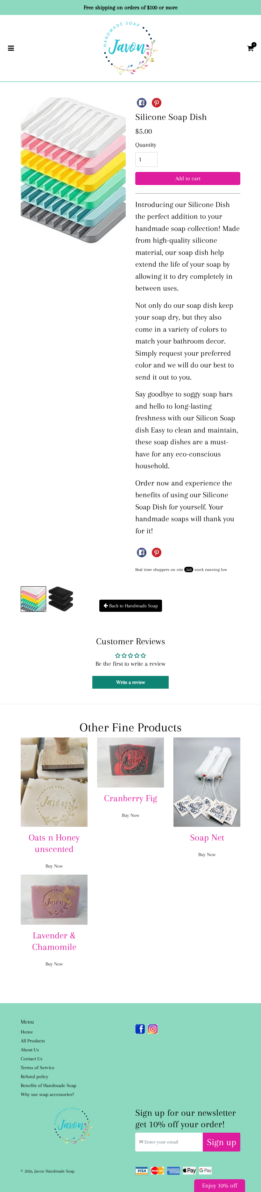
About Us (30, 1050)
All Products (33, 1041)
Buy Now (54, 866)
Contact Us (31, 1059)
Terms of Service (37, 1067)
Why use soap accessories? (47, 1094)
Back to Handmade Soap (133, 606)
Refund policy (34, 1076)
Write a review (130, 682)
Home (27, 1032)
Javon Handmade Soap (54, 1171)
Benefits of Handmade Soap (48, 1085)
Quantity (145, 144)
